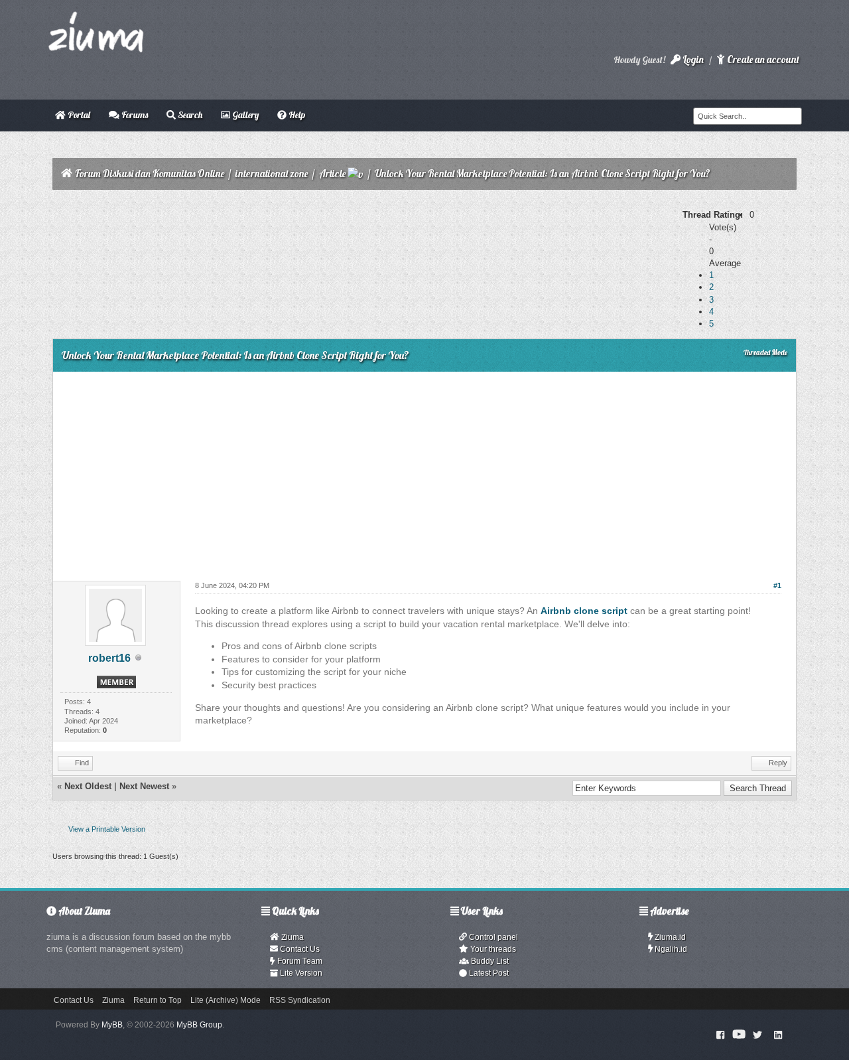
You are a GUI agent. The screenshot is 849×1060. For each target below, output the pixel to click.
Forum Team (298, 961)
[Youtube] (739, 1034)
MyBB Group (199, 1024)
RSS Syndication (299, 1000)
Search (189, 115)
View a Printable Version (106, 829)
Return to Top (157, 1000)
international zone (271, 173)
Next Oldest (87, 786)
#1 (777, 585)
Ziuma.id (669, 937)
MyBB (112, 1024)
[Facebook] (720, 1034)
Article (332, 173)
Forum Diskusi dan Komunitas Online (149, 173)
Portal (78, 115)
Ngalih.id (670, 949)
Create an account (762, 59)
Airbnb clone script (584, 610)
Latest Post (488, 973)
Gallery (244, 115)
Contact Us (299, 949)
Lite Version (300, 973)
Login (692, 59)
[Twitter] (757, 1034)
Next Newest (144, 786)
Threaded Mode (765, 352)
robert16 (109, 658)
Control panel (492, 937)
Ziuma (291, 937)
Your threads (492, 949)
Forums (133, 115)
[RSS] (778, 1034)
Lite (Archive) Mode (225, 1000)
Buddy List (489, 961)
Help (296, 115)
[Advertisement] (424, 471)
